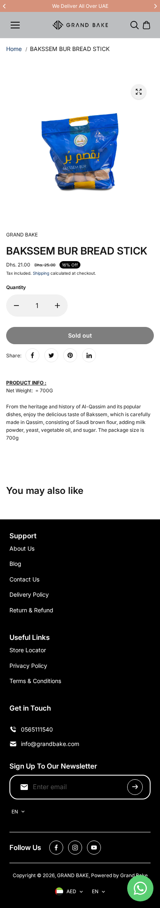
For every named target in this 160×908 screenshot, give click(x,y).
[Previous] (5, 6)
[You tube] (94, 848)
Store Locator (27, 649)
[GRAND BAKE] (80, 25)
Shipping (41, 273)
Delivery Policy (29, 594)
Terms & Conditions (35, 680)
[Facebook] (32, 355)
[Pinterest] (70, 355)
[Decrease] (16, 305)
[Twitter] (51, 355)
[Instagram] (75, 848)
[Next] (155, 6)
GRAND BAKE (73, 875)
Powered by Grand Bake (119, 875)
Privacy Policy (28, 665)
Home (14, 48)
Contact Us (24, 579)
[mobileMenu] (15, 25)
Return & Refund (31, 610)
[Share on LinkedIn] (89, 355)
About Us (21, 548)
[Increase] (57, 305)
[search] (134, 25)
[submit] (135, 787)
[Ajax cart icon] (146, 25)
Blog (15, 563)
